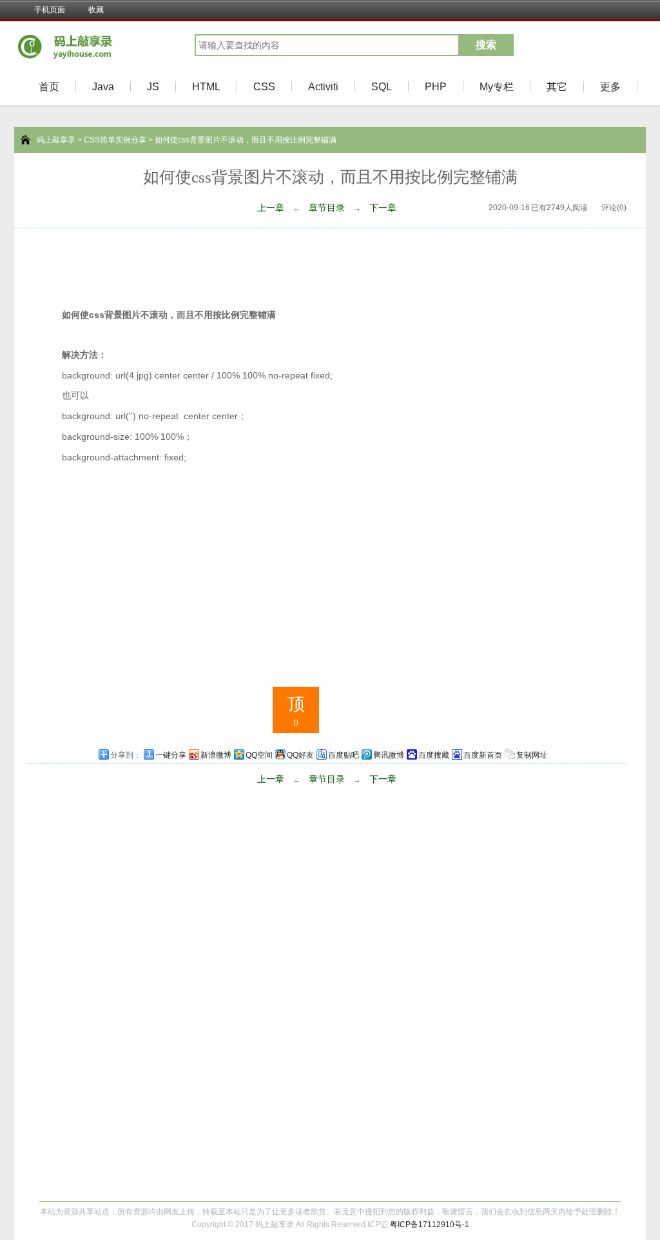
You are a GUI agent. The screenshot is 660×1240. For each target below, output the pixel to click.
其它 (557, 86)
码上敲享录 (56, 139)
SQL (381, 86)
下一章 (382, 207)
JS (153, 86)
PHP (436, 86)
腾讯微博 (388, 755)
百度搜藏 (433, 755)
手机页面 (49, 9)
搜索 (486, 44)
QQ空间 (259, 755)
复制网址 (531, 755)
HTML (206, 86)
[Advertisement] (330, 264)
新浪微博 (215, 755)
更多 (610, 86)
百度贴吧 (343, 755)
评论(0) (613, 207)
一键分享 (170, 755)
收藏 (96, 9)
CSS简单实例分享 (115, 139)
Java (103, 86)
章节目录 (327, 207)
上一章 (270, 207)
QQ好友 (300, 755)
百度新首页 (482, 755)
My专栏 (497, 86)
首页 (49, 86)
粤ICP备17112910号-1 (429, 1224)
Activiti (323, 86)
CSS (264, 86)
